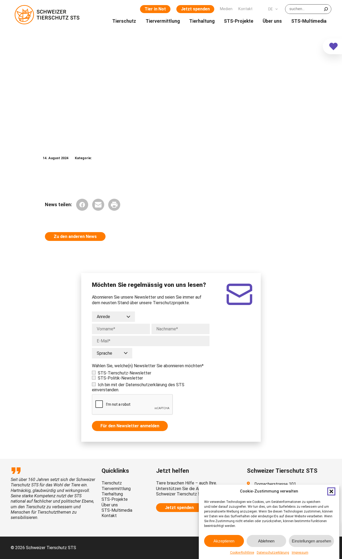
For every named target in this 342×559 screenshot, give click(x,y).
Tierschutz (112, 483)
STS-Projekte (115, 499)
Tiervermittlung (116, 488)
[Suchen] (326, 9)
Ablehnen (266, 540)
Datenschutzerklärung (273, 552)
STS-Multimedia (117, 510)
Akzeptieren (223, 540)
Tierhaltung (112, 494)
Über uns (110, 504)
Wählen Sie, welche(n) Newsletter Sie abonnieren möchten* (148, 365)
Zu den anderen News (75, 236)
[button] (331, 491)
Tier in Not (155, 8)
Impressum (300, 552)
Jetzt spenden (195, 8)
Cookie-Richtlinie (242, 552)
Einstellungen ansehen (311, 540)
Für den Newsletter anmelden (129, 425)
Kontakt (109, 515)
